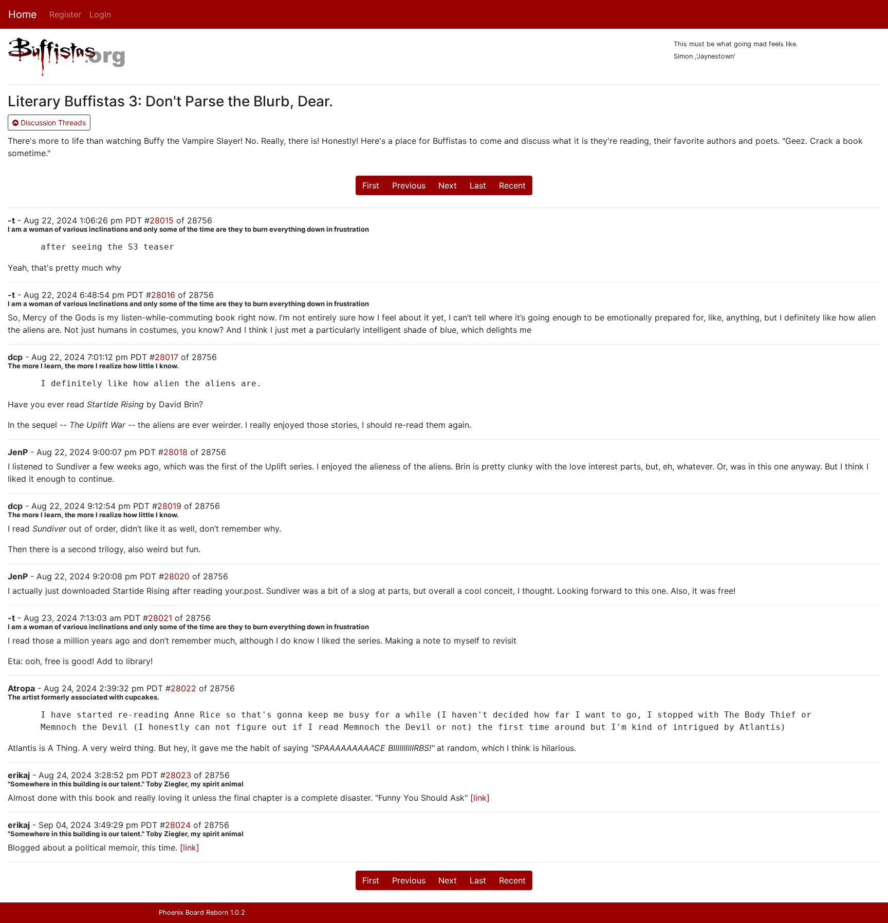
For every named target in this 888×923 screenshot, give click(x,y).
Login (100, 14)
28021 (160, 618)
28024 (178, 825)
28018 (175, 452)
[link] (480, 798)
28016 (163, 295)
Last (478, 185)
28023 (178, 775)
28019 (169, 506)
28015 (162, 220)
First (370, 185)
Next (447, 185)
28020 (177, 576)
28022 (183, 688)
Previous (408, 185)
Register (65, 14)
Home (22, 14)
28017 (166, 357)
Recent (512, 185)
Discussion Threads (52, 122)
